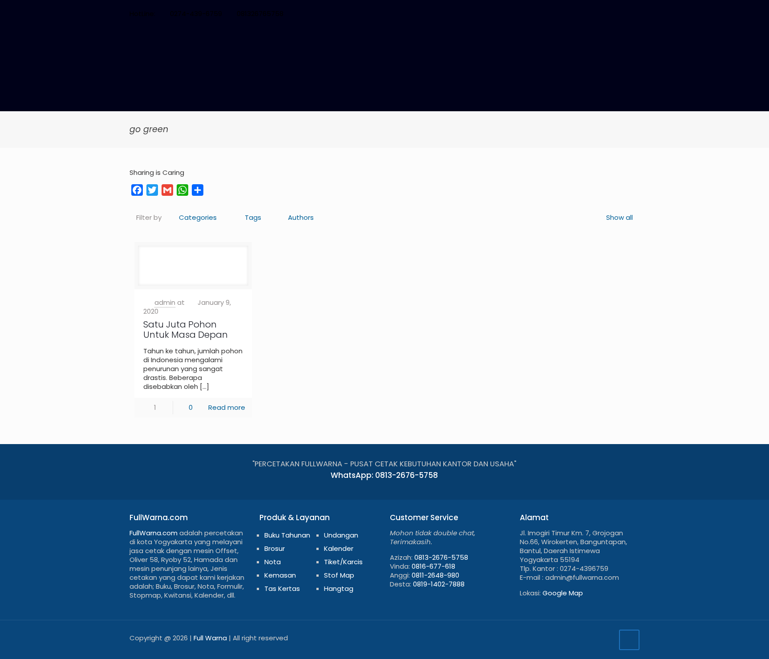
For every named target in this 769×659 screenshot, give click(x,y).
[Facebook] (562, 13)
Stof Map (339, 575)
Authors (301, 217)
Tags (253, 217)
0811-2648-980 (435, 575)
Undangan (341, 535)
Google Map (562, 593)
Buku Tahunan (287, 535)
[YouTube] (586, 13)
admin (164, 302)
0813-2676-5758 (441, 557)
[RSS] (622, 13)
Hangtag (338, 588)
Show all (619, 217)
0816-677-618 (433, 566)
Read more (226, 407)
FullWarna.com (154, 533)
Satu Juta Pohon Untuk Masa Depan (185, 329)
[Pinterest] (598, 13)
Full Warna (210, 638)
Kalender (338, 548)
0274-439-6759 (196, 13)
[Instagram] (610, 13)
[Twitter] (574, 13)
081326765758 (260, 13)
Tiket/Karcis (343, 561)
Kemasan (280, 575)
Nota (272, 561)
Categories (198, 217)
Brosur (274, 548)
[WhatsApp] (550, 13)
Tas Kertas (282, 588)
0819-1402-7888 (439, 584)
